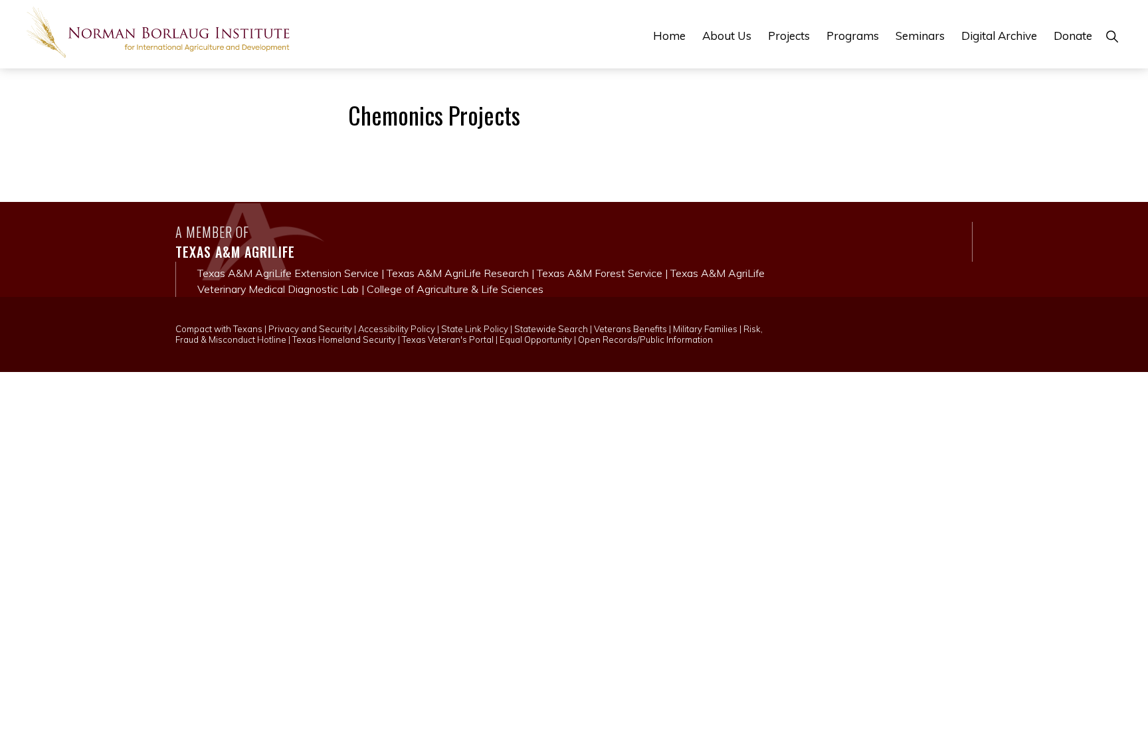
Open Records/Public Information (645, 339)
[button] (1111, 35)
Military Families (705, 329)
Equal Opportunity (536, 339)
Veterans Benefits (630, 329)
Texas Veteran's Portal (448, 339)
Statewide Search (551, 329)
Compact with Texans (218, 329)
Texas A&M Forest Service (599, 273)
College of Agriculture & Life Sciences (455, 289)
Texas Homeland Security (344, 339)
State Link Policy (474, 329)
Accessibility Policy (396, 329)
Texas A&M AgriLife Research (458, 273)
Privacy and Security (310, 329)
